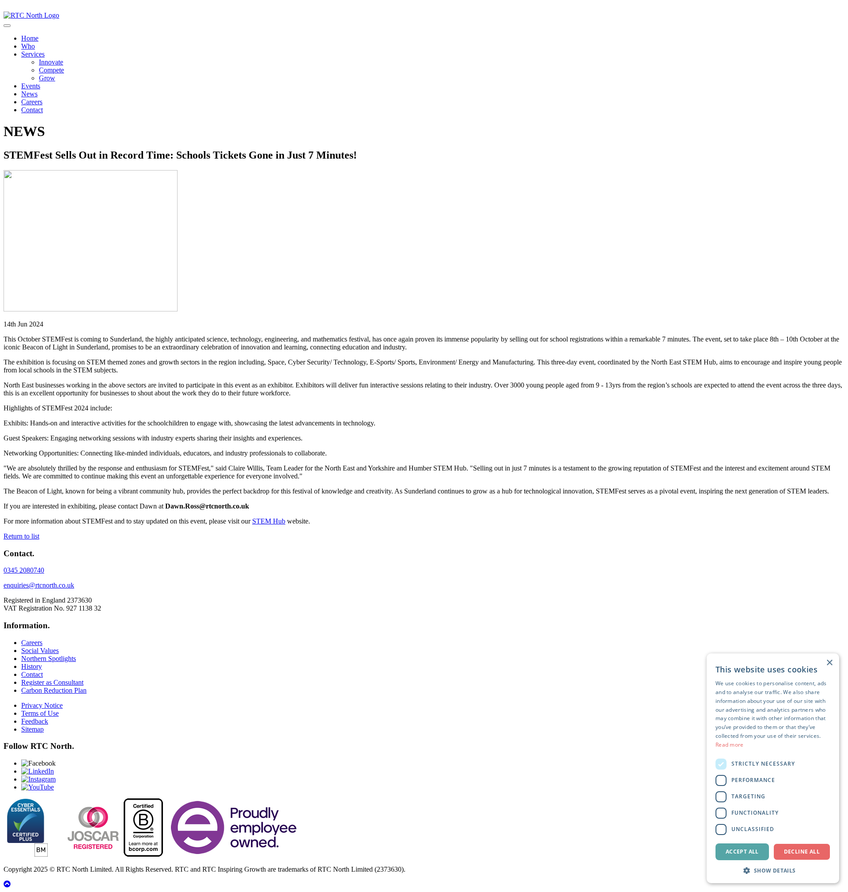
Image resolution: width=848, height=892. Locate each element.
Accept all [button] (742, 851)
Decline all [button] (802, 851)
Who (28, 46)
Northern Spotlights (48, 658)
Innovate (51, 62)
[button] (773, 870)
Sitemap (32, 729)
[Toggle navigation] (7, 25)
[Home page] (31, 15)
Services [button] (33, 54)
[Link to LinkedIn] (37, 771)
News (29, 94)
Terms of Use (40, 713)
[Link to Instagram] (38, 779)
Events (30, 86)
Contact (32, 110)
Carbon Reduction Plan (54, 690)
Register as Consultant (52, 682)
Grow (47, 78)
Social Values (40, 650)
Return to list (21, 536)
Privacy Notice (42, 705)
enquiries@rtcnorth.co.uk (39, 585)
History (31, 666)
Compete (51, 70)
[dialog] (773, 768)
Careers (31, 102)
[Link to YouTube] (37, 787)
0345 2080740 (24, 570)
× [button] (829, 663)
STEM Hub (268, 521)
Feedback (34, 721)
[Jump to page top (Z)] (7, 884)
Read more (730, 744)
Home (29, 38)
